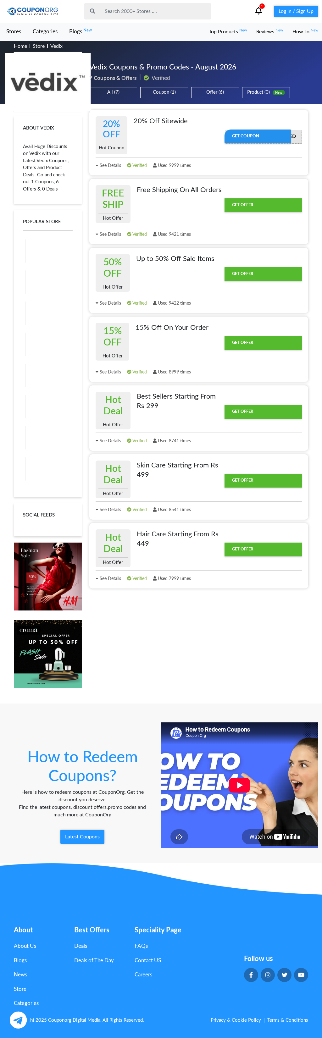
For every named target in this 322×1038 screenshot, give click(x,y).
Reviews (269, 31)
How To (305, 31)
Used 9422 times (174, 303)
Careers (143, 974)
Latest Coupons (82, 836)
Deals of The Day (94, 960)
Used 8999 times (174, 372)
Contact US (148, 960)
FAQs (141, 946)
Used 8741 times (174, 441)
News (20, 974)
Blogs (80, 31)
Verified (139, 165)
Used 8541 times (174, 510)
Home (20, 46)
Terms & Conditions (287, 1020)
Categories (45, 31)
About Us (25, 946)
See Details (109, 165)
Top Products (228, 31)
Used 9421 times (174, 234)
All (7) (113, 92)
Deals (80, 946)
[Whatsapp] (18, 1020)
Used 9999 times (174, 165)
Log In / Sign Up (296, 11)
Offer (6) (215, 92)
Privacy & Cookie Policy (236, 1020)
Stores (13, 31)
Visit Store (48, 82)
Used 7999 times (174, 579)
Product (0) (264, 92)
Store (39, 46)
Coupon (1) (164, 92)
